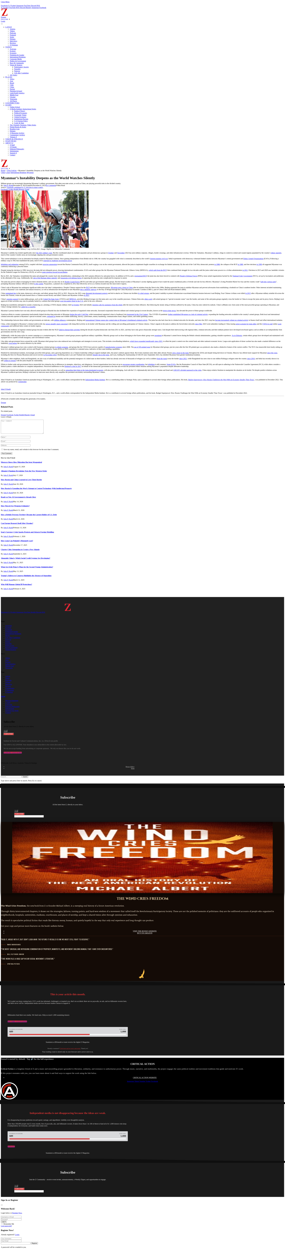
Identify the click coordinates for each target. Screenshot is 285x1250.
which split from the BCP (157, 270)
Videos (12, 31)
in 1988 (217, 264)
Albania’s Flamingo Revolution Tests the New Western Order (24, 471)
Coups (8, 172)
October (111, 253)
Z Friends (13, 147)
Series (12, 37)
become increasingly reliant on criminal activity (231, 320)
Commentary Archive (17, 135)
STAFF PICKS (10, 141)
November (121, 253)
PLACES (8, 77)
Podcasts (13, 33)
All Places (13, 101)
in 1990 (259, 264)
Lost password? (6, 1226)
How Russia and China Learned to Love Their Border (21, 480)
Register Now (17, 1213)
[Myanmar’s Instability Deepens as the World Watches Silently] (45, 247)
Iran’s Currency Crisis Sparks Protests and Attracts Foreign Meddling (27, 532)
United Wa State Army (51, 299)
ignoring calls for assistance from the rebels (107, 305)
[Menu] (2, 159)
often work (148, 299)
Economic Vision (20, 115)
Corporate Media (16, 59)
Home (3, 170)
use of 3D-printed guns (142, 347)
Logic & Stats (19, 123)
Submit (25, 777)
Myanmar (30, 172)
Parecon (17, 71)
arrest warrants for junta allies (246, 324)
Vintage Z (13, 137)
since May (198, 324)
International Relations (18, 57)
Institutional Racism (21, 119)
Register (34, 1243)
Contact (12, 155)
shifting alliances (60, 320)
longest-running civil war (159, 259)
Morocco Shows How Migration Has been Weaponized (21, 462)
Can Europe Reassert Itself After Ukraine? (17, 523)
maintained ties (11, 293)
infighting (151, 364)
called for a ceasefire (28, 307)
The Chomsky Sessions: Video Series (23, 125)
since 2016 (251, 359)
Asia (11, 81)
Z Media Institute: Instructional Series (23, 109)
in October (75, 305)
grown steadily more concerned (57, 324)
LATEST (8, 27)
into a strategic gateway (88, 289)
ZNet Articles (11, 170)
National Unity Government (242, 276)
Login (17, 1235)
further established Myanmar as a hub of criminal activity (188, 314)
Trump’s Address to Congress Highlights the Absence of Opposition (26, 576)
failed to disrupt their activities (69, 330)
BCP (88, 287)
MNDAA (72, 299)
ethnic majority (276, 253)
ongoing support (12, 299)
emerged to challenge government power (57, 261)
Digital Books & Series (18, 127)
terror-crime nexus (169, 311)
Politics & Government (18, 61)
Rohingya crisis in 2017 (73, 366)
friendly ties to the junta (101, 355)
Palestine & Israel (16, 91)
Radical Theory (19, 111)
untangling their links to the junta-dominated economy (84, 370)
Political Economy (20, 113)
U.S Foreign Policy (21, 121)
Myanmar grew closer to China (122, 287)
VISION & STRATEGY (14, 139)
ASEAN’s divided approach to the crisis (187, 370)
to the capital (38, 284)
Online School (15, 107)
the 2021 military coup (44, 253)
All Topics (13, 75)
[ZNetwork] (4, 15)
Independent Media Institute (95, 380)
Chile (12, 85)
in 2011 (245, 270)
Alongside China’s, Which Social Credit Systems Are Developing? (25, 558)
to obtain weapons (61, 347)
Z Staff (12, 145)
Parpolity (17, 69)
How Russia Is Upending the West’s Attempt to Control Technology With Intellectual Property (36, 488)
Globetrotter (22, 382)
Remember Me (9, 1224)
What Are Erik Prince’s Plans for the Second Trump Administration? (27, 567)
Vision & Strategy (16, 65)
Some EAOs (171, 364)
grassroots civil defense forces (71, 278)
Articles (12, 29)
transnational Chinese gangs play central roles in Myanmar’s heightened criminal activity (116, 320)
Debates (12, 39)
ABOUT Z (9, 143)
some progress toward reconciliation (54, 272)
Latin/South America (17, 93)
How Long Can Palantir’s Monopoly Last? (17, 541)
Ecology (13, 51)
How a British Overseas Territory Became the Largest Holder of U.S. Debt (29, 515)
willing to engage (10, 361)
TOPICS (8, 47)
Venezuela (13, 99)
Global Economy (20, 117)
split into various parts (268, 282)
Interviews (13, 41)
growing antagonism (50, 264)
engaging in (51, 316)
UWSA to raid (267, 324)
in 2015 (248, 293)
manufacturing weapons (113, 347)
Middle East (14, 95)
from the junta (162, 359)
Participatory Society (21, 67)
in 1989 (240, 264)
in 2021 (86, 295)
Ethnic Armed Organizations (253, 259)
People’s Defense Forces (188, 276)
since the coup (272, 353)
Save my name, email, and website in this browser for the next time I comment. (31, 449)
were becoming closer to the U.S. (71, 301)
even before (13, 343)
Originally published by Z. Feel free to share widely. (25, 187)
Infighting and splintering (10, 264)
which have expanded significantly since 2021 (146, 341)
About (3, 696)
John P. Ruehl (8, 185)
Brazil (12, 83)
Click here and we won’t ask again (70, 1048)
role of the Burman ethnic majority (45, 278)
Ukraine (12, 97)
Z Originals (14, 45)
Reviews (13, 43)
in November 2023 (50, 355)
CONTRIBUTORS (12, 103)
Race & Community (17, 63)
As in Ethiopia (237, 335)
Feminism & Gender (17, 55)
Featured (13, 35)
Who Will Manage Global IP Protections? (16, 584)
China (12, 87)
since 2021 (183, 359)
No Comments (51, 185)
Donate (3, 17)
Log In (4, 1221)
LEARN (8, 105)
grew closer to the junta (180, 353)
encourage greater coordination (133, 364)
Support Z (13, 153)
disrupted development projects (97, 293)
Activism (13, 49)
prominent (158, 335)
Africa (12, 79)
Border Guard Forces (72, 282)
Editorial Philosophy (17, 149)
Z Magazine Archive (17, 133)
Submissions (14, 151)
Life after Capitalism (21, 73)
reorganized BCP (141, 276)
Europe (12, 89)
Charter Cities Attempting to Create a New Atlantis (20, 549)
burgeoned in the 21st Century (137, 314)
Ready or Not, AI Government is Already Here (18, 497)
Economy (13, 53)
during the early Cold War (79, 314)
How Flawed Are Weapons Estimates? (15, 506)
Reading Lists (14, 129)
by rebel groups (143, 293)
